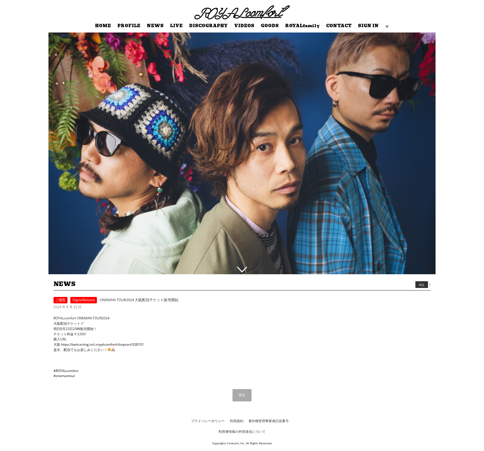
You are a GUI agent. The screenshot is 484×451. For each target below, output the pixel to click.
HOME (103, 25)
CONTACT (339, 25)
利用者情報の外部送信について (242, 431)
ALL (422, 284)
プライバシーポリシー (208, 421)
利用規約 (236, 421)
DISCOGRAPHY (208, 25)
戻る (242, 394)
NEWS (155, 25)
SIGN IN (368, 25)
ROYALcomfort (206, 8)
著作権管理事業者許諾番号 (268, 421)
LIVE (176, 25)
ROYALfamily (302, 25)
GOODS (270, 25)
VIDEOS (244, 25)
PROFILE (128, 25)
